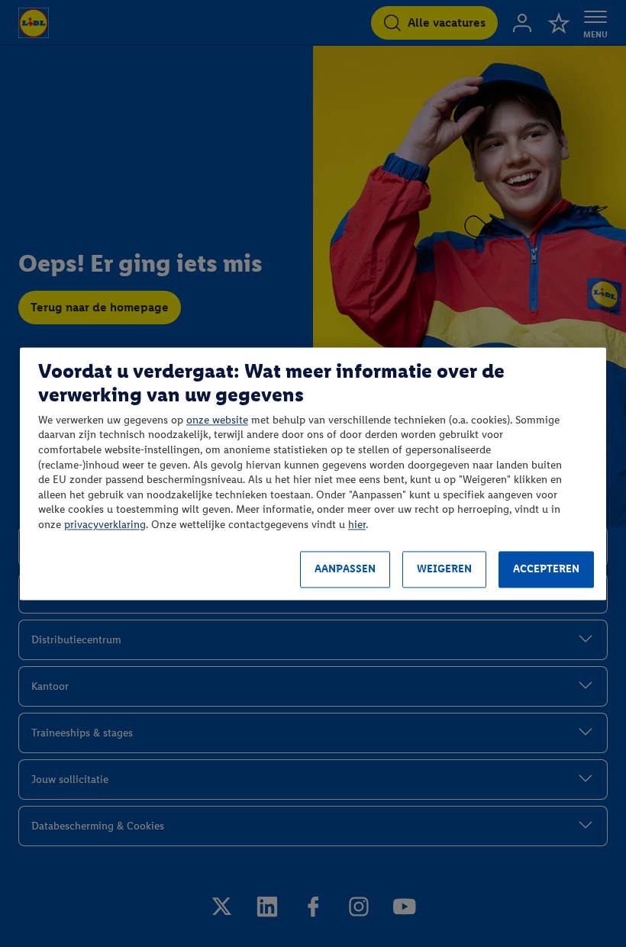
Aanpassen (345, 569)
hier (357, 524)
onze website (217, 420)
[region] (313, 473)
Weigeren (444, 569)
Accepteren (546, 569)
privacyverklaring (105, 524)
